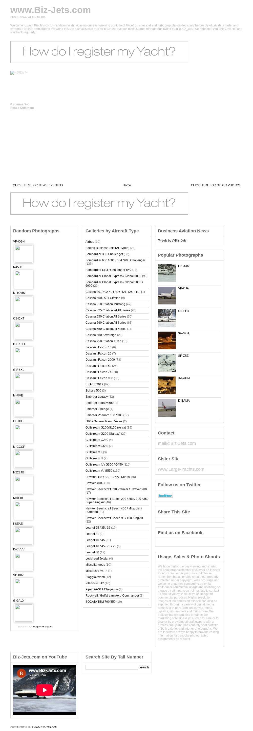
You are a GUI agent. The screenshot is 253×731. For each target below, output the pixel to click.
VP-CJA (183, 288)
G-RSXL (18, 370)
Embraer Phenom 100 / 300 (104, 415)
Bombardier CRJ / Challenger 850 (108, 270)
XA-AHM (184, 378)
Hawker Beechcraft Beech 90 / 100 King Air (114, 518)
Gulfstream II (93, 452)
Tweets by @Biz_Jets (172, 240)
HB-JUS (183, 266)
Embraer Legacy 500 (99, 403)
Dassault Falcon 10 (98, 347)
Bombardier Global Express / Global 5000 (113, 276)
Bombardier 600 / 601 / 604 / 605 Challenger (115, 260)
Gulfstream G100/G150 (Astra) (105, 427)
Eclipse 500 (93, 390)
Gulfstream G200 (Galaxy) (102, 433)
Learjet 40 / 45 (95, 540)
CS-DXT (18, 318)
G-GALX (18, 600)
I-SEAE (18, 523)
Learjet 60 (92, 552)
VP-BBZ (18, 575)
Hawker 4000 (94, 483)
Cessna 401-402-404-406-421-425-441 (112, 292)
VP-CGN (19, 241)
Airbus (89, 242)
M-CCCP (19, 447)
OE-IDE (18, 421)
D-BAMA (184, 400)
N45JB (17, 267)
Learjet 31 (92, 534)
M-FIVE (18, 395)
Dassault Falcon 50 (98, 366)
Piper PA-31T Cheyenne (101, 589)
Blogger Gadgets (42, 626)
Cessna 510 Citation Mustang (105, 304)
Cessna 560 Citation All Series (105, 322)
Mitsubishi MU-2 (96, 571)
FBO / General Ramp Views (103, 421)
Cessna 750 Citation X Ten (103, 341)
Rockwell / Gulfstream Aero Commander (112, 595)
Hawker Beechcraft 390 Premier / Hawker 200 (116, 489)
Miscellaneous (95, 564)
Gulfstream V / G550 (98, 470)
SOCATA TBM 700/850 (100, 601)
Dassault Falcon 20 (98, 353)
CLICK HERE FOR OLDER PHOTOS (215, 185)
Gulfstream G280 (96, 440)
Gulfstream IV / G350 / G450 (104, 464)
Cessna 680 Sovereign (100, 335)
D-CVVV (18, 549)
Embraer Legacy (96, 396)
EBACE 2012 (94, 384)
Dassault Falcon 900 (99, 378)
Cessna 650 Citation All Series (105, 329)
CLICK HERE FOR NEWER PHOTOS (38, 185)
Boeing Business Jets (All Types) (107, 248)
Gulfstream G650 (96, 446)
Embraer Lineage (97, 409)
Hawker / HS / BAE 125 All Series (107, 477)
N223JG (18, 472)
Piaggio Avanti (95, 577)
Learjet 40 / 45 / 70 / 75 (100, 546)
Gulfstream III (94, 458)
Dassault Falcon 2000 (100, 359)
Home (127, 185)
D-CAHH (19, 344)
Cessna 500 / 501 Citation (102, 298)
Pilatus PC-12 (94, 583)
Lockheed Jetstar (96, 558)
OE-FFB (183, 311)
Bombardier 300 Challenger (104, 254)
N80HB (18, 498)
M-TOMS (19, 293)
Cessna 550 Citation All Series (105, 316)
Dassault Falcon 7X (98, 372)
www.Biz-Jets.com (50, 10)
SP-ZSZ (183, 355)
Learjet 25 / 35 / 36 (97, 527)
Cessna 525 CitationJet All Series (107, 310)
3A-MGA (184, 333)
